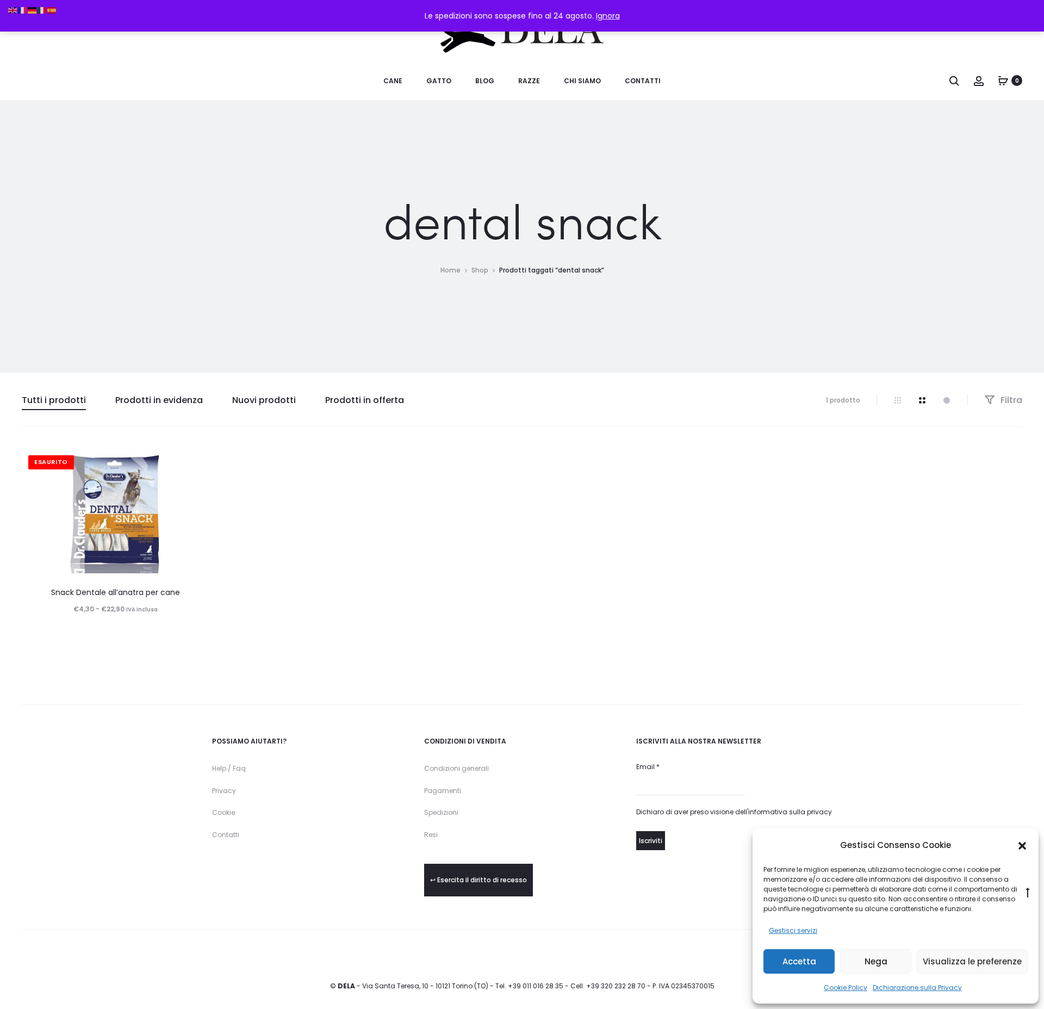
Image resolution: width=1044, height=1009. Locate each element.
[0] (1003, 80)
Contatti (643, 80)
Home (450, 270)
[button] (1022, 845)
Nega (876, 961)
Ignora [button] (608, 15)
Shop (479, 270)
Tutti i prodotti (54, 400)
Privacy (224, 790)
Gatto (438, 80)
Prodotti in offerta (364, 400)
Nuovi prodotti (264, 400)
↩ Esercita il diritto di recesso (478, 879)
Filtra (1010, 400)
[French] (23, 9)
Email (648, 766)
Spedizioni (441, 812)
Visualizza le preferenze (972, 961)
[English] (13, 9)
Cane (392, 80)
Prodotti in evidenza (159, 400)
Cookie (223, 812)
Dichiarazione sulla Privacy (917, 987)
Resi (431, 834)
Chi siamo (582, 80)
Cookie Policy (845, 987)
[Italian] (42, 9)
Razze (529, 80)
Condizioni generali (456, 768)
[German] (33, 9)
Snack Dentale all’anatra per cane (115, 592)
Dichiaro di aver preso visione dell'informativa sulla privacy (734, 811)
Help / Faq (229, 768)
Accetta (799, 961)
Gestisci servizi (793, 930)
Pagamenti (442, 790)
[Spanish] (52, 9)
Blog (484, 80)
